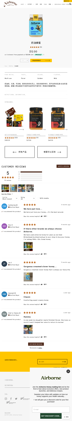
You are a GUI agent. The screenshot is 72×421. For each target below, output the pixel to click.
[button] (36, 47)
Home (6, 66)
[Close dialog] (68, 371)
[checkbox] (45, 198)
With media (44, 198)
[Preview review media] (5, 188)
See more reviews (36, 344)
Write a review (63, 166)
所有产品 (11, 66)
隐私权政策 (7, 413)
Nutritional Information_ (15, 94)
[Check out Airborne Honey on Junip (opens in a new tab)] (40, 348)
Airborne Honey (17, 415)
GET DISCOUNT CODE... (51, 416)
